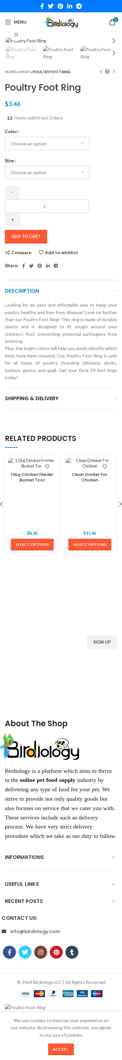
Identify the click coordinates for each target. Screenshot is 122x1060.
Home (10, 72)
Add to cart (26, 236)
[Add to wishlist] (47, 466)
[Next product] (114, 71)
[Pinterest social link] (60, 6)
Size (9, 160)
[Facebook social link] (42, 6)
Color (11, 131)
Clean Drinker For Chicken (89, 477)
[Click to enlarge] (16, 34)
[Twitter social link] (51, 6)
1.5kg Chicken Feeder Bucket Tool (32, 477)
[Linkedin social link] (69, 6)
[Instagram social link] (61, 697)
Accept (61, 1049)
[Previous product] (101, 71)
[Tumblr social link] (86, 697)
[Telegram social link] (79, 6)
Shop (24, 72)
